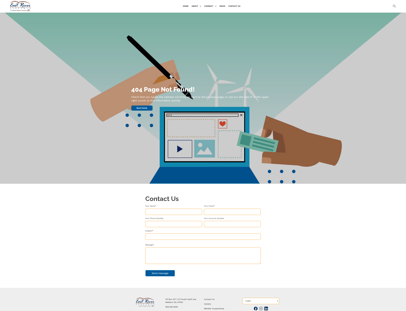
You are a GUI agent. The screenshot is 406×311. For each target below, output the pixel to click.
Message (149, 245)
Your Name (150, 206)
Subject (148, 231)
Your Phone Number (154, 218)
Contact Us (209, 299)
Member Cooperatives (214, 308)
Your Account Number (214, 218)
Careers (207, 304)
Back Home (142, 108)
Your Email (209, 206)
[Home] (20, 6)
